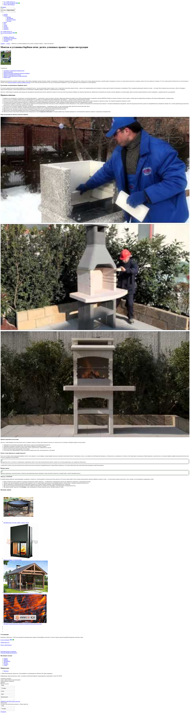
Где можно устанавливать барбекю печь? (14, 70)
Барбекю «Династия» (9, 37)
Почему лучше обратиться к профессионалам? (15, 76)
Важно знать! (7, 77)
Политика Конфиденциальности (9, 652)
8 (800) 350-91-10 (9, 1)
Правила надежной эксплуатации (12, 74)
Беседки (6, 662)
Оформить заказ (5, 701)
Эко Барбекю (10, 18)
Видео (5, 22)
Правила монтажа (8, 72)
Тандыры (9, 21)
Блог (5, 23)
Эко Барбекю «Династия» (10, 38)
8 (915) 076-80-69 (9, 3)
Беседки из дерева (11, 19)
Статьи (5, 25)
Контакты (6, 29)
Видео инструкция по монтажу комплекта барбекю (17, 73)
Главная (6, 14)
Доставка (6, 27)
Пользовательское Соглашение (8, 651)
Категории (3, 10)
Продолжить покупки (14, 701)
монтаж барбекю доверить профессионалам (19, 82)
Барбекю (9, 17)
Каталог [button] (6, 15)
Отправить (3, 711)
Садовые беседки (8, 39)
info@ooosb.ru (9, 4)
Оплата (5, 26)
